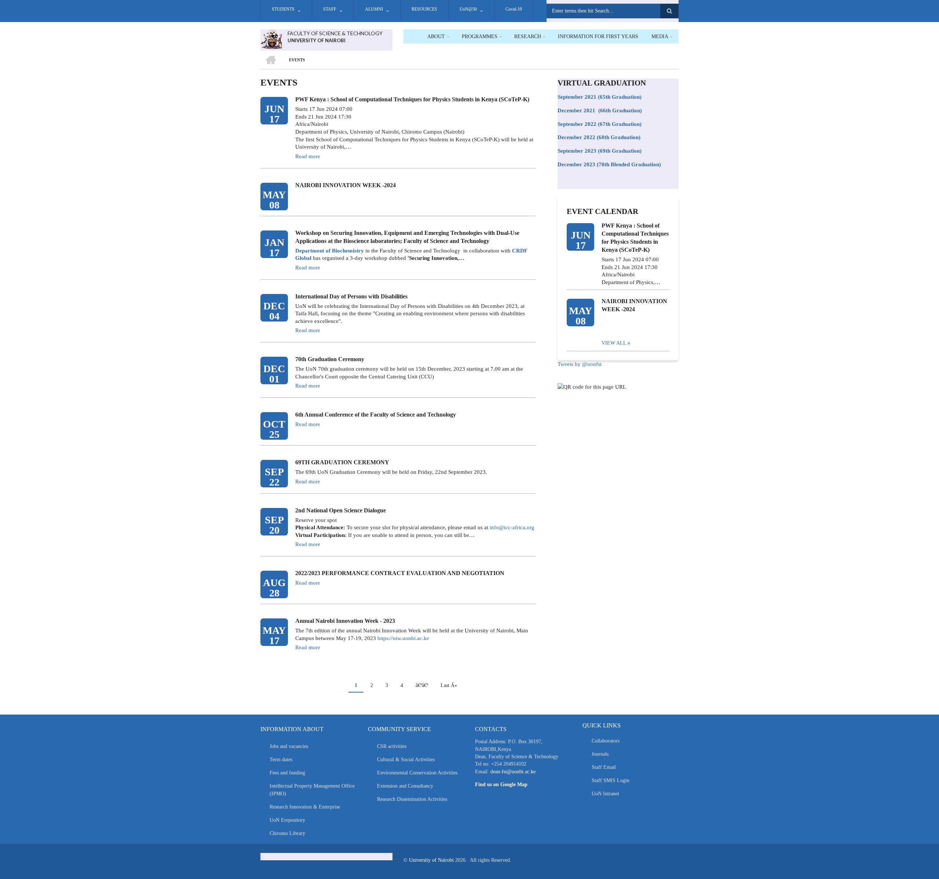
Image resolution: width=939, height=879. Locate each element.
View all (614, 343)
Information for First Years (598, 36)
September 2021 (577, 97)
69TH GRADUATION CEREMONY (342, 462)
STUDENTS (283, 9)
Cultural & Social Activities (406, 759)
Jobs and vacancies (289, 746)
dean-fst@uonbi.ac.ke (513, 771)
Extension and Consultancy (405, 786)
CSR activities (391, 746)
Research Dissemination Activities (412, 799)
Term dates (281, 759)
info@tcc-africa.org (512, 527)
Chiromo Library (287, 833)
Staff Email (604, 767)
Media (659, 36)
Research (527, 36)
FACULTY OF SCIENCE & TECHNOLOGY (335, 33)
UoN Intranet (605, 793)
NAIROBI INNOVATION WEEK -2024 (345, 185)
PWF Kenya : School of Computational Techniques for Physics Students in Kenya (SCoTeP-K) (412, 99)
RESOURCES (424, 9)
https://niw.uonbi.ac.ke (403, 638)
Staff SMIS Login (610, 780)
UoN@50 (468, 9)
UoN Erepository (287, 820)
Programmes (479, 36)
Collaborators (606, 741)
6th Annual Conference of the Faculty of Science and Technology (375, 414)
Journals (600, 754)
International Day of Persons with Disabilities (351, 296)
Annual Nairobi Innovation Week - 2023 (345, 621)
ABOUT (436, 36)
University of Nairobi (431, 860)
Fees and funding (287, 773)
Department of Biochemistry (329, 251)
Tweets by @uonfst (580, 364)
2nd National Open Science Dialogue (340, 510)
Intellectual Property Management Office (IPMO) (312, 789)
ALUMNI (374, 9)
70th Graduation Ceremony (329, 359)
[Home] (271, 38)
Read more (307, 156)
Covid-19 (513, 9)
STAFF (329, 9)
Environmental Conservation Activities (417, 773)
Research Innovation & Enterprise (305, 807)
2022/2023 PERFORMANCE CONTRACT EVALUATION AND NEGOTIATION (399, 573)
